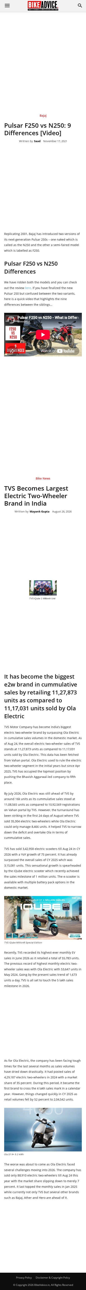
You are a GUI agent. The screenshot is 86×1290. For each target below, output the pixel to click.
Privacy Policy (24, 1277)
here (28, 288)
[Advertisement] (43, 56)
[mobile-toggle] (7, 5)
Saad (37, 141)
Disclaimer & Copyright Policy (53, 1277)
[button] (80, 5)
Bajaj (43, 115)
